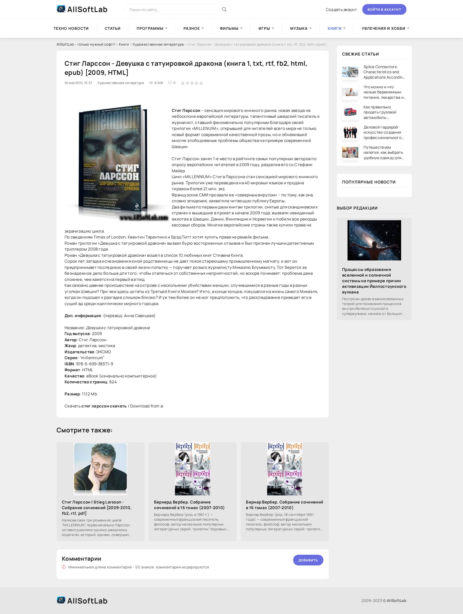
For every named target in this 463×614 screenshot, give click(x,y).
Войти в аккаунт (384, 9)
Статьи (113, 28)
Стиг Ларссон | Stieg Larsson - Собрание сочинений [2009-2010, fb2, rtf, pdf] (97, 507)
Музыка (299, 28)
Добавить (308, 560)
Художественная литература (158, 44)
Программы (150, 28)
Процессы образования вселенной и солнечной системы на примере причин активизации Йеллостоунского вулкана (374, 281)
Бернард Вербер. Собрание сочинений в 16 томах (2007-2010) (189, 504)
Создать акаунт (341, 9)
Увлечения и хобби (383, 28)
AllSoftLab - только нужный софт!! (86, 44)
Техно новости (71, 28)
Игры (264, 28)
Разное (192, 28)
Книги (124, 44)
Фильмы (229, 28)
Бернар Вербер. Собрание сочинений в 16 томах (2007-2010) (284, 504)
